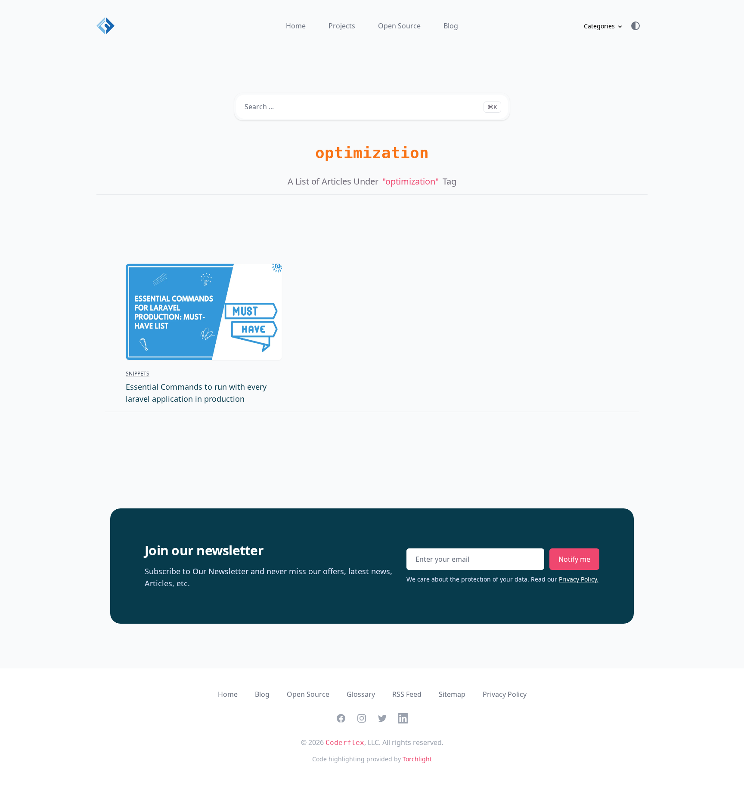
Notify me (574, 559)
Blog (450, 26)
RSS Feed (407, 694)
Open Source (399, 26)
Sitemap (452, 694)
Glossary (361, 694)
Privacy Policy (505, 694)
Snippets (137, 373)
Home (296, 26)
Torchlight (417, 759)
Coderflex (345, 743)
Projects (342, 26)
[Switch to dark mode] (639, 25)
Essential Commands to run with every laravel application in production (196, 393)
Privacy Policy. (578, 579)
